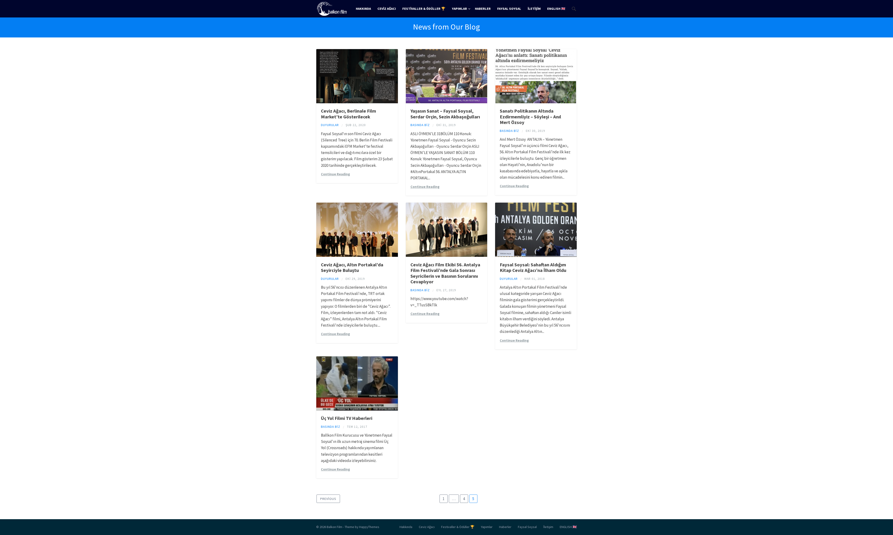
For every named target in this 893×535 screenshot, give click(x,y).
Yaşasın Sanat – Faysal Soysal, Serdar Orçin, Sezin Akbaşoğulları (445, 114)
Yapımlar (459, 9)
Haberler (483, 9)
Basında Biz (420, 125)
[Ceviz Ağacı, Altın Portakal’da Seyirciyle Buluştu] (357, 255)
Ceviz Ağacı (386, 9)
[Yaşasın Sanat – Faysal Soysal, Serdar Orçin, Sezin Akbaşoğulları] (446, 101)
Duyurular (330, 125)
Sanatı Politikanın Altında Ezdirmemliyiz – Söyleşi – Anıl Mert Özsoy (530, 116)
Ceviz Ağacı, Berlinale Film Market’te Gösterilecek (348, 114)
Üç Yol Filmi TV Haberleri (346, 418)
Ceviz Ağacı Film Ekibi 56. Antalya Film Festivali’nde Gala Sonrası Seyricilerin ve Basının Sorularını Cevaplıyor (445, 273)
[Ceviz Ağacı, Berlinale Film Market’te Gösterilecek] (357, 101)
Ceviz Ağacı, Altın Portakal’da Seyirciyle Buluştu (352, 267)
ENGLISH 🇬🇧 (556, 9)
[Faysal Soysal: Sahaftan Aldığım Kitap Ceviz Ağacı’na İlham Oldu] (536, 255)
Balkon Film (334, 527)
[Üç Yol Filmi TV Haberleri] (357, 409)
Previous (328, 499)
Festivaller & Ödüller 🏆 (423, 9)
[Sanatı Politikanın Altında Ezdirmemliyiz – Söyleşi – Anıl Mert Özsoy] (536, 101)
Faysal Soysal (509, 9)
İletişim (534, 9)
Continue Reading (335, 174)
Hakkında (363, 9)
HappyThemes (369, 527)
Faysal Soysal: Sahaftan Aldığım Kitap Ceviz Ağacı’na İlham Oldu (533, 267)
